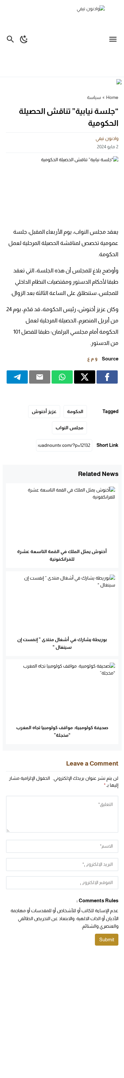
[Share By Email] (40, 377)
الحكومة (75, 411)
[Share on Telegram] (17, 377)
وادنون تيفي (107, 138)
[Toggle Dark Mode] (24, 38)
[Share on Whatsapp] (62, 377)
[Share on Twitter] (85, 377)
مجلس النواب (69, 427)
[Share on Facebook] (107, 377)
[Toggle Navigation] (114, 38)
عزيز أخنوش (44, 411)
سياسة (94, 97)
